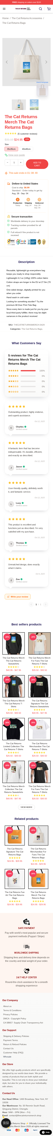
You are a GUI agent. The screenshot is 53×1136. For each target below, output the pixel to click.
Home (5, 18)
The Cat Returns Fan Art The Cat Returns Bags (15, 895)
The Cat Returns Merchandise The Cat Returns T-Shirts (39, 746)
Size (7, 144)
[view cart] (49, 9)
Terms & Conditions (12, 1010)
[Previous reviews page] (31, 604)
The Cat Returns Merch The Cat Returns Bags (38, 895)
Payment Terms (10, 1040)
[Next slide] (46, 62)
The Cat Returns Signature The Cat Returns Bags (14, 852)
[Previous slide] (7, 62)
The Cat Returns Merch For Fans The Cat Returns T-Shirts (39, 661)
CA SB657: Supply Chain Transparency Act (23, 1022)
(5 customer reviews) (27, 134)
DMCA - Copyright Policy (14, 1018)
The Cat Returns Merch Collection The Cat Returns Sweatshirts (14, 789)
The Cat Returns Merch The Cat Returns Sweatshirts (14, 661)
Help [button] (47, 1132)
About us (7, 1006)
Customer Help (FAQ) (13, 1052)
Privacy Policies (10, 1014)
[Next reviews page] (45, 604)
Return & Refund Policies (14, 1044)
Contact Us (8, 1048)
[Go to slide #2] (34, 104)
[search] (40, 9)
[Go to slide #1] (19, 104)
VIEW (13, 651)
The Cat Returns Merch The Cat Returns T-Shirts (14, 703)
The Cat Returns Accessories (27, 18)
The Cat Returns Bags (14, 23)
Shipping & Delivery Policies (16, 1036)
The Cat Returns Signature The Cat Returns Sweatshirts (39, 703)
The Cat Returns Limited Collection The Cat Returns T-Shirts (13, 746)
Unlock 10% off (6, 1123)
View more (26, 807)
